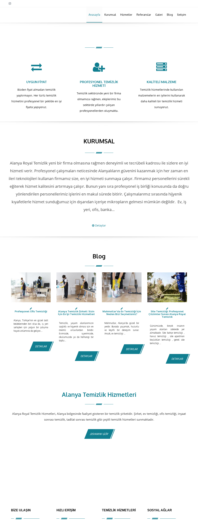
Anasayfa (94, 14)
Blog (170, 14)
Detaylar (100, 225)
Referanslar (144, 14)
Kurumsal (110, 14)
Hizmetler (126, 14)
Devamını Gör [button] (99, 434)
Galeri (159, 14)
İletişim (181, 14)
